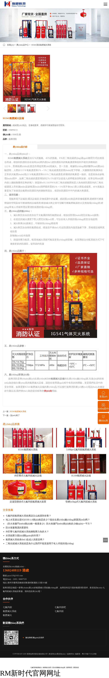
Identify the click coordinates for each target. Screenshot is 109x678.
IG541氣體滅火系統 (18, 411)
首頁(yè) (10, 45)
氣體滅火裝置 (47, 667)
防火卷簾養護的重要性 (17, 527)
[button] (48, 108)
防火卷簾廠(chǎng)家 (59, 667)
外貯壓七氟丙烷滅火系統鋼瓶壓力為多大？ (27, 531)
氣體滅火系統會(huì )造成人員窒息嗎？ (25, 539)
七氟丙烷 (59, 611)
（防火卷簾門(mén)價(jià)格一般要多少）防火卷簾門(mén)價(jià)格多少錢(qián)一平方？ (49, 523)
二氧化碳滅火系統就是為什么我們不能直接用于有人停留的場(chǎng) (40, 543)
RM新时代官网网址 (30, 673)
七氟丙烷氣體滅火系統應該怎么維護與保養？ (28, 515)
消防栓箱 (76, 667)
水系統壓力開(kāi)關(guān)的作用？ (23, 535)
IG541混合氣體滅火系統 (41, 45)
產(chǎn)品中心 (22, 45)
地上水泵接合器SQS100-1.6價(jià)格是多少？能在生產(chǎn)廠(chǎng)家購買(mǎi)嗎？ (48, 519)
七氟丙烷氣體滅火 (36, 667)
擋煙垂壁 (69, 667)
